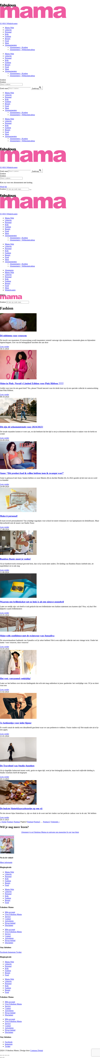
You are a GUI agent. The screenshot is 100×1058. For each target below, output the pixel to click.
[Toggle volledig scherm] (3, 1055)
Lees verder (4, 347)
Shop (7, 43)
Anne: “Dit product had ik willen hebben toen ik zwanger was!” (32, 473)
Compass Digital (36, 1050)
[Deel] (6, 1055)
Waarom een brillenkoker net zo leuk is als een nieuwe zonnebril (32, 601)
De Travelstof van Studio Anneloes (17, 765)
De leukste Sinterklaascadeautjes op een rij (21, 808)
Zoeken (3, 80)
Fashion (8, 36)
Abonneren (9, 270)
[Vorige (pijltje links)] (1, 1057)
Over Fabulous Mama (13, 914)
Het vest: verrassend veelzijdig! (15, 678)
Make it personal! (9, 516)
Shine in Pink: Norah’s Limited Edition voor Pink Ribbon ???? (32, 383)
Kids (7, 34)
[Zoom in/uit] (1, 1055)
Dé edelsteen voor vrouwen (13, 335)
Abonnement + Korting (19, 47)
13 (46, 822)
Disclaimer (9, 925)
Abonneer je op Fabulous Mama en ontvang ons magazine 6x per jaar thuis (50, 832)
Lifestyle (8, 30)
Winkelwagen (10, 290)
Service (8, 917)
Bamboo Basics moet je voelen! (15, 559)
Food (7, 41)
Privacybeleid (10, 923)
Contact (8, 919)
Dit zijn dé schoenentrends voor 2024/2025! (21, 427)
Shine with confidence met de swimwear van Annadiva (27, 635)
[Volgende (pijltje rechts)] (3, 1057)
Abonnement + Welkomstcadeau (22, 50)
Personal (8, 32)
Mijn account (10, 912)
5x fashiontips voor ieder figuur (15, 723)
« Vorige (3, 822)
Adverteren (9, 921)
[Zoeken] (30, 189)
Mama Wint (9, 28)
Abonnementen (11, 45)
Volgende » (55, 822)
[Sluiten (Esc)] (8, 1055)
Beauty (7, 39)
